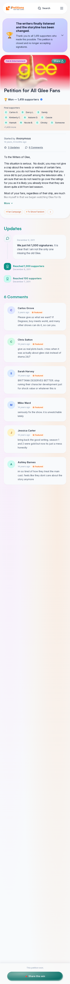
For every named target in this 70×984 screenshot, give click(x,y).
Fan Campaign (13, 212)
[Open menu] (61, 8)
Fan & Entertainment (15, 61)
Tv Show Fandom (35, 212)
